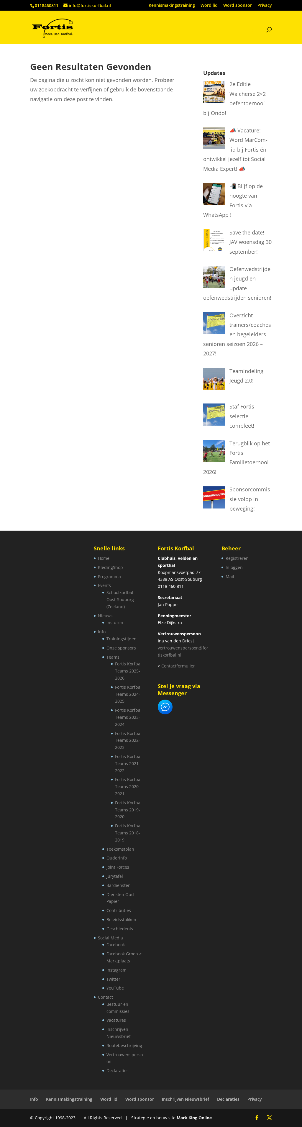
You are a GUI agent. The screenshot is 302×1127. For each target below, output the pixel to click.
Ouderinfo (116, 858)
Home (103, 558)
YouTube (115, 988)
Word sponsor (237, 5)
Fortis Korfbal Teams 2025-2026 (128, 671)
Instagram (116, 970)
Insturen (114, 622)
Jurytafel (114, 876)
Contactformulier (178, 666)
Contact (105, 997)
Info (102, 631)
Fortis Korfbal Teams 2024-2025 (128, 694)
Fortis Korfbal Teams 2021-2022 (128, 763)
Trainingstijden (121, 639)
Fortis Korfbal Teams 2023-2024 (128, 717)
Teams (112, 657)
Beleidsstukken (121, 919)
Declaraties (117, 1070)
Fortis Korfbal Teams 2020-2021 (128, 786)
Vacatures (116, 1020)
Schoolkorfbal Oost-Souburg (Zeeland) (120, 599)
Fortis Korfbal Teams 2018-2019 (128, 833)
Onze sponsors (121, 648)
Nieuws (105, 616)
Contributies (118, 910)
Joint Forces (117, 867)
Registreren (237, 558)
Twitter (113, 979)
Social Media (110, 938)
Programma (109, 576)
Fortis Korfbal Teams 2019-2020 (128, 810)
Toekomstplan (120, 849)
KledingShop (110, 567)
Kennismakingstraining (172, 5)
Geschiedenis (119, 928)
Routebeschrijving (124, 1045)
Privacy (264, 5)
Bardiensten (118, 885)
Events (104, 585)
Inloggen (234, 567)
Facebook (115, 944)
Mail (230, 576)
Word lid (209, 5)
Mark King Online (194, 1118)
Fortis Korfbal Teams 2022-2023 (128, 740)
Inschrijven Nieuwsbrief (185, 1099)
